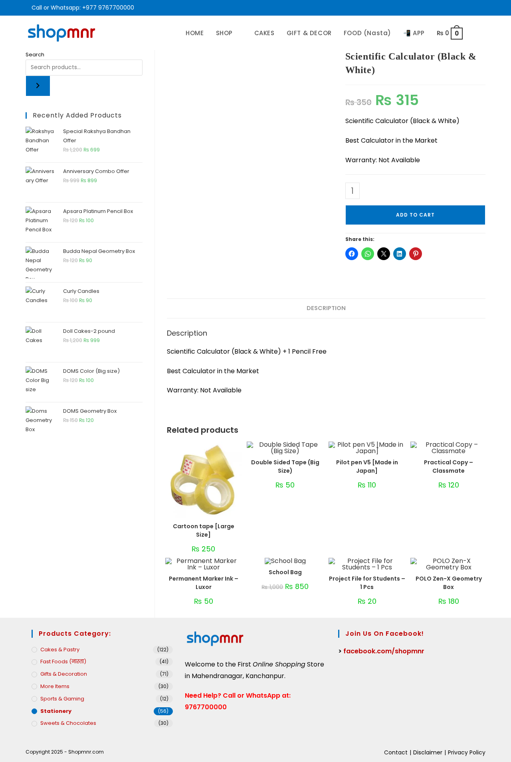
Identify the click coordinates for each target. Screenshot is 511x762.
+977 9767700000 (108, 8)
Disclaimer (427, 752)
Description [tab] (326, 308)
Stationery (55, 711)
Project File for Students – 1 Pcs (367, 583)
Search (35, 54)
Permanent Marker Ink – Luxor (203, 583)
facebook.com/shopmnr (383, 651)
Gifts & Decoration (63, 674)
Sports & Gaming (62, 698)
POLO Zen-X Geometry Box (449, 583)
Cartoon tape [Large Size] (203, 530)
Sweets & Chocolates (68, 723)
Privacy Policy (466, 752)
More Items (54, 686)
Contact (396, 752)
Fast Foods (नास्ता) (63, 661)
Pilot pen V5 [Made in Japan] (367, 466)
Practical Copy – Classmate (448, 466)
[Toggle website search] (477, 33)
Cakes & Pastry (59, 649)
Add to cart (415, 214)
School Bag (285, 572)
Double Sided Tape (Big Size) (285, 466)
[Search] (38, 86)
